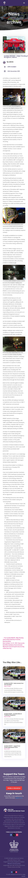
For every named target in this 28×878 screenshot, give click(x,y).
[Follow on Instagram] (17, 835)
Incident (13, 67)
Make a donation (14, 788)
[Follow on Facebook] (11, 835)
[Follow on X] (14, 835)
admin (11, 62)
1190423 (9, 863)
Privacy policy (17, 863)
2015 (9, 67)
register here (18, 798)
